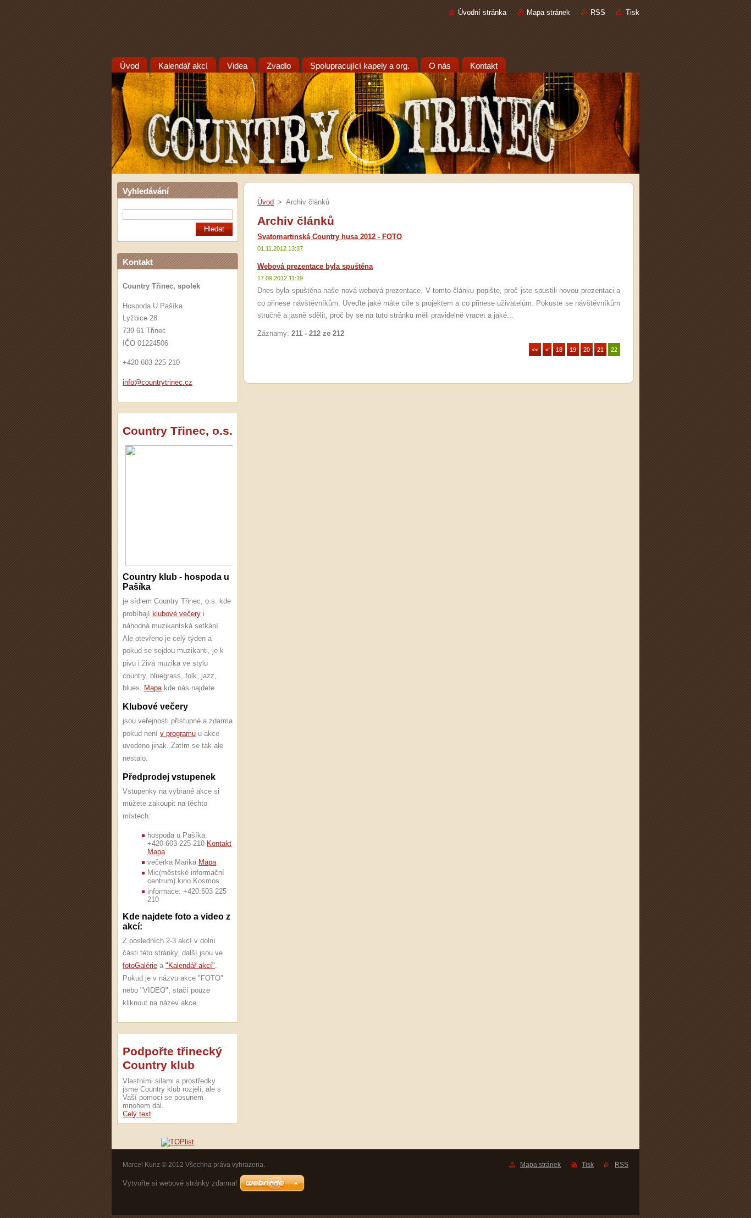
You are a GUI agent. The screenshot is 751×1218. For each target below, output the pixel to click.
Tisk (632, 12)
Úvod (265, 202)
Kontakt (219, 843)
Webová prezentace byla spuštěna (315, 266)
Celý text (137, 1114)
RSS (597, 12)
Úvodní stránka (482, 12)
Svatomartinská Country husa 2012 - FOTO (329, 236)
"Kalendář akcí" (190, 965)
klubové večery (176, 614)
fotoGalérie (140, 965)
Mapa (153, 688)
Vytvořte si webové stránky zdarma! (180, 1183)
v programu (178, 733)
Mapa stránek (548, 12)
